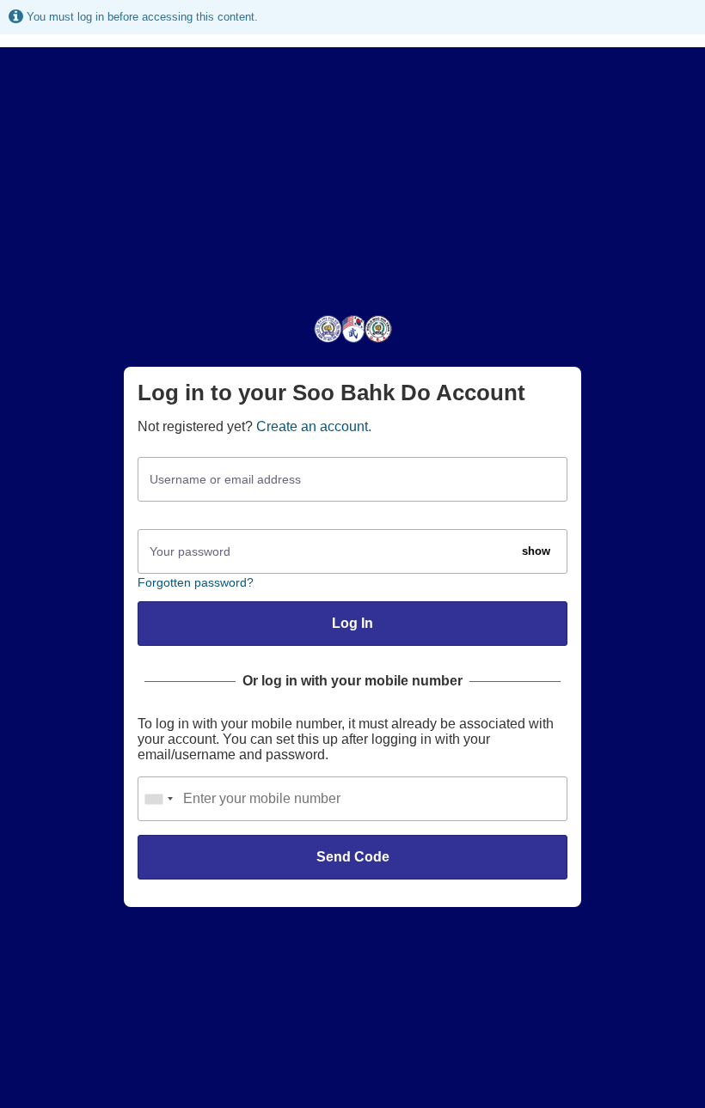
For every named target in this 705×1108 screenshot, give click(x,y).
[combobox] (158, 798)
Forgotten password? (196, 582)
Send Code (352, 856)
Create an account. (313, 426)
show (536, 551)
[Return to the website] (353, 341)
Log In (352, 623)
